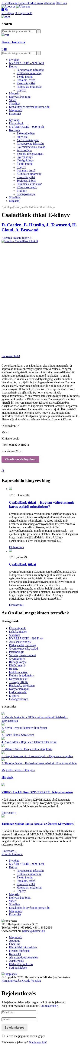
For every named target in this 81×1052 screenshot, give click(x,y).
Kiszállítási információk (16, 3)
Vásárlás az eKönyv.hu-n (20, 459)
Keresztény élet (26, 83)
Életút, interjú (25, 76)
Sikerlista (14, 103)
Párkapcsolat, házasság (30, 69)
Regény (21, 90)
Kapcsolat (15, 113)
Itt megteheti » (49, 1005)
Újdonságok (16, 123)
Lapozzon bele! (11, 356)
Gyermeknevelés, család (31, 146)
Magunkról (37, 3)
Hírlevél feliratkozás (21, 964)
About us (49, 3)
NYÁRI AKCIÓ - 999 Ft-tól (26, 638)
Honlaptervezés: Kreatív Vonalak (21, 980)
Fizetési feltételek (19, 950)
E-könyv (22, 190)
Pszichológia (24, 150)
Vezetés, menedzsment (30, 153)
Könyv (13, 66)
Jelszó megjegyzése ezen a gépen (25, 1036)
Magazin (14, 93)
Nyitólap (14, 59)
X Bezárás (8, 1048)
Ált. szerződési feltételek (23, 957)
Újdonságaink (17, 628)
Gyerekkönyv (25, 157)
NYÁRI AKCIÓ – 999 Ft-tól (26, 63)
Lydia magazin (18, 692)
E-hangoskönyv (26, 194)
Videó (12, 100)
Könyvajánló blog (20, 96)
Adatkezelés (16, 960)
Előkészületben (26, 133)
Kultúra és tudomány (29, 73)
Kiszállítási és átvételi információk (29, 106)
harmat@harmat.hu (33, 930)
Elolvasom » (16, 547)
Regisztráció (23, 13)
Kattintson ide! (38, 1042)
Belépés (8, 13)
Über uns (61, 3)
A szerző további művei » (17, 237)
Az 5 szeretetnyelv (28, 140)
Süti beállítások (18, 967)
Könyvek (14, 130)
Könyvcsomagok (27, 187)
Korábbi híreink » (12, 854)
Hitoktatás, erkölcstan (29, 86)
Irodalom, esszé (26, 80)
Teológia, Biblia (26, 180)
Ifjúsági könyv (25, 160)
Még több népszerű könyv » (18, 770)
